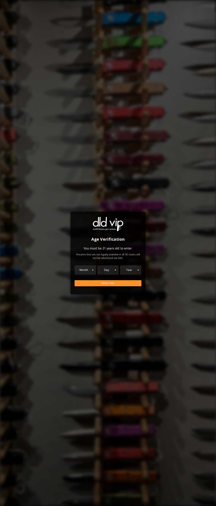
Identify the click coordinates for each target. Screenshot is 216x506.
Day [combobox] (106, 270)
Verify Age (108, 283)
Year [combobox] (129, 270)
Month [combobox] (83, 270)
